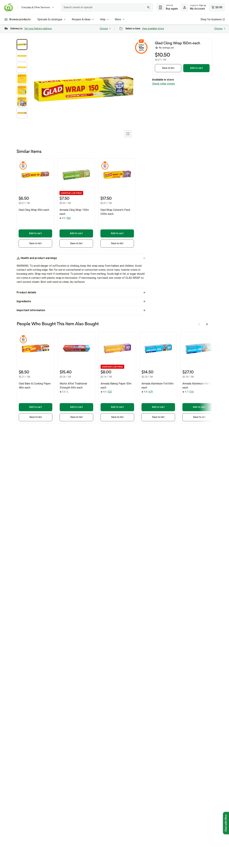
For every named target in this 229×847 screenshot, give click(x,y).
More (118, 19)
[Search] (148, 7)
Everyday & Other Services (36, 7)
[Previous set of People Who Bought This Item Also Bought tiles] (199, 324)
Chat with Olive (226, 823)
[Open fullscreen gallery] (128, 134)
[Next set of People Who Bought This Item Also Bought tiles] (207, 324)
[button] (21, 44)
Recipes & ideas (81, 19)
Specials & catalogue (49, 19)
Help (102, 19)
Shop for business (211, 19)
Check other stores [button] (163, 83)
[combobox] (107, 7)
